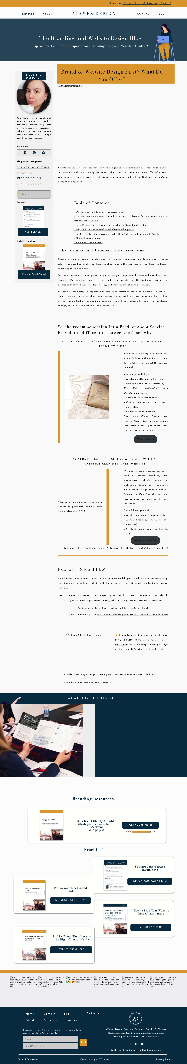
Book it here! (140, 608)
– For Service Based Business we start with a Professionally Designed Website (116, 234)
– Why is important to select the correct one (98, 212)
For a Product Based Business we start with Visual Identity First (111, 225)
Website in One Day (145, 540)
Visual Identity (145, 439)
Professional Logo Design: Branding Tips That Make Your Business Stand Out (110, 674)
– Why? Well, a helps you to (104, 230)
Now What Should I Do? (89, 243)
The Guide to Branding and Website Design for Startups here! (132, 615)
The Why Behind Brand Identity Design (86, 683)
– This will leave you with (87, 238)
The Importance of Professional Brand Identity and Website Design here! (126, 548)
